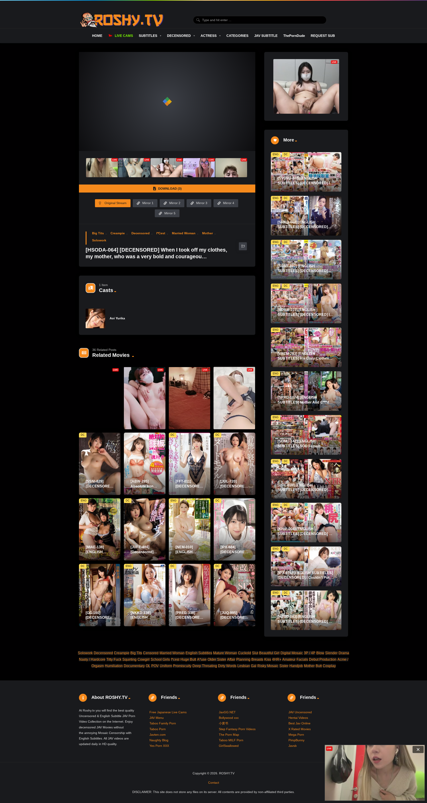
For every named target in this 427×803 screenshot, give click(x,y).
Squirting (129, 659)
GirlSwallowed (229, 745)
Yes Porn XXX (159, 745)
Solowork (99, 240)
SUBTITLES (148, 36)
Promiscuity (182, 666)
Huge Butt (188, 659)
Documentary (134, 666)
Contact (213, 782)
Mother (207, 233)
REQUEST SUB (323, 36)
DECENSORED (179, 36)
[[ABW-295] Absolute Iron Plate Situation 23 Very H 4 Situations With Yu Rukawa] (144, 464)
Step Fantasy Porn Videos (237, 729)
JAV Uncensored (300, 712)
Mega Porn (296, 734)
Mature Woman (225, 653)
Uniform (166, 666)
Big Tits (98, 233)
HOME (97, 36)
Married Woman (183, 233)
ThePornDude (294, 36)
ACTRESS (209, 36)
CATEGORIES (237, 36)
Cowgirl (143, 659)
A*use (202, 659)
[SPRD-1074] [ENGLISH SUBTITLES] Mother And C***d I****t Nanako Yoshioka (303, 402)
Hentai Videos (298, 718)
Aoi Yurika (117, 318)
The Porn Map (229, 734)
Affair (231, 659)
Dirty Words (227, 666)
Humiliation (114, 666)
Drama (343, 653)
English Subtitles (198, 653)
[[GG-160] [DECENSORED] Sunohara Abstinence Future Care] (100, 595)
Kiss (267, 659)
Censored (151, 653)
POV (155, 666)
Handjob (296, 666)
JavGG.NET (227, 712)
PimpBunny (296, 740)
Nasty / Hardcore (92, 659)
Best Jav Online (299, 723)
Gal (253, 666)
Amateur (289, 659)
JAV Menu (156, 718)
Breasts (257, 659)
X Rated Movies (299, 729)
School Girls (160, 659)
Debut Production (322, 659)
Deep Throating (204, 666)
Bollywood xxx (229, 718)
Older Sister (216, 659)
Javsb (292, 745)
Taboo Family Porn (162, 723)
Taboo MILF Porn (231, 740)
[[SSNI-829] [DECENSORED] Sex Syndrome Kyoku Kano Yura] (100, 464)
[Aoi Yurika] (95, 318)
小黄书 (223, 723)
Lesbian (243, 666)
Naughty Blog (158, 740)
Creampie (118, 233)
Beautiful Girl (269, 653)
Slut (255, 653)
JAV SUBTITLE (266, 36)
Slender (331, 653)
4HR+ (276, 659)
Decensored (140, 233)
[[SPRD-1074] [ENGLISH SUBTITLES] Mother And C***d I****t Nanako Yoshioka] (306, 391)
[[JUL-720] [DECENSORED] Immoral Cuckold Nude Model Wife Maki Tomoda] (234, 464)
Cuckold (244, 653)
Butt (319, 666)
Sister (283, 666)
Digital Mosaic (291, 653)
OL (148, 666)
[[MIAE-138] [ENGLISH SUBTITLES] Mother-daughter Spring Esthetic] (100, 529)
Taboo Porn (157, 729)
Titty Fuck (113, 659)
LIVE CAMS (124, 36)
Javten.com (157, 734)
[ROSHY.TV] (122, 20)
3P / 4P (309, 653)
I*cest (160, 233)
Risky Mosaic (267, 666)
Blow (320, 653)
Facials (302, 659)
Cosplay (329, 666)
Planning (243, 659)
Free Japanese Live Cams (168, 712)
